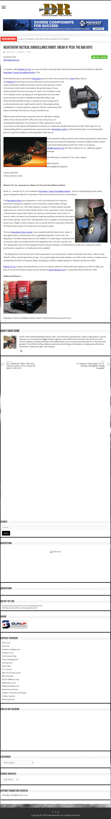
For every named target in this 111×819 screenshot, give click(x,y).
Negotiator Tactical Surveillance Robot (19, 72)
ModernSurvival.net (10, 689)
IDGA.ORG (6, 666)
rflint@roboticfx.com (55, 148)
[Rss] (53, 812)
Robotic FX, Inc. (24, 69)
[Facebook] (55, 812)
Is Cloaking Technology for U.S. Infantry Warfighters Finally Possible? (91, 365)
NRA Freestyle (7, 676)
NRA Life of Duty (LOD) (11, 673)
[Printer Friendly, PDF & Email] (99, 57)
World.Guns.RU (8, 699)
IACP (73, 78)
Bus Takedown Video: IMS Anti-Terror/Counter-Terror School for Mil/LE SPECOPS (21, 365)
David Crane (10, 52)
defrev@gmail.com (11, 60)
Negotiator (36, 78)
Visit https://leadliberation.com (14, 795)
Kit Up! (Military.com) (10, 679)
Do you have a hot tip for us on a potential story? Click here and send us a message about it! (22, 607)
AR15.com (6, 643)
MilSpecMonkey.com (10, 686)
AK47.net (5, 646)
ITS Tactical (7, 669)
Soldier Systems (8, 696)
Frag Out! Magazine (10, 659)
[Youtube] (58, 812)
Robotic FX (11, 82)
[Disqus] (55, 408)
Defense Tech (7, 653)
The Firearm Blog (9, 656)
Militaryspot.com (9, 683)
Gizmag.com (7, 663)
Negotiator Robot (14, 200)
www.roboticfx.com (57, 270)
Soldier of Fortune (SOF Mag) (14, 693)
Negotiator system (59, 129)
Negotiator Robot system (22, 232)
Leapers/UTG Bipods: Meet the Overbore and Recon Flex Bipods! (44, 39)
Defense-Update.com (11, 649)
